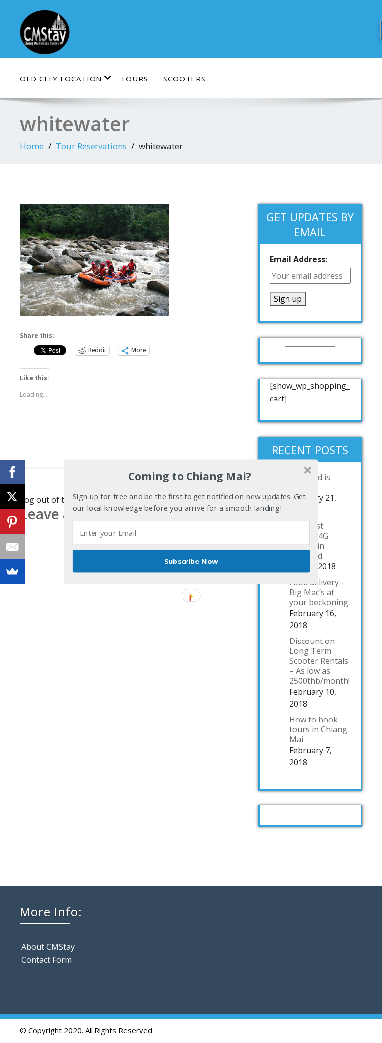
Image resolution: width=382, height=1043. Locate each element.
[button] (190, 476)
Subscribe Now (191, 560)
